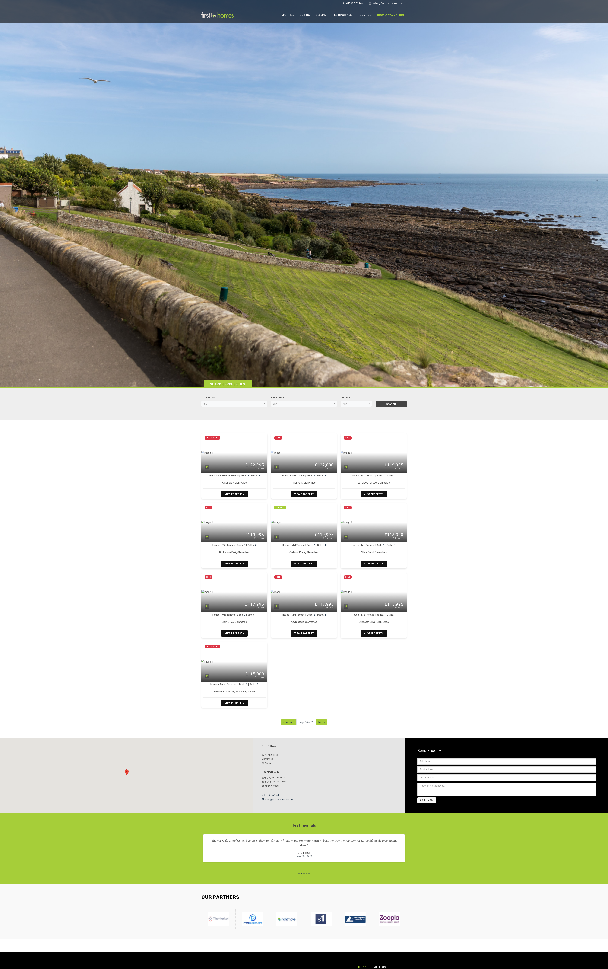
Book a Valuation (390, 14)
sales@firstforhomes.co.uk (388, 3)
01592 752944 (354, 3)
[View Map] (207, 467)
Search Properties (227, 384)
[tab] (228, 383)
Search (391, 404)
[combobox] (234, 404)
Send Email (426, 800)
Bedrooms (277, 397)
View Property (234, 494)
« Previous (288, 722)
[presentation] (198, 851)
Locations (208, 397)
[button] (299, 873)
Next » (321, 722)
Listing (345, 397)
